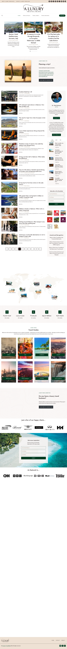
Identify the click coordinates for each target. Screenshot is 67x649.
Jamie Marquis (27, 120)
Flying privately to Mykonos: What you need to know (59, 172)
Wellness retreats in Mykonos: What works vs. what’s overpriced (31, 209)
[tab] (52, 140)
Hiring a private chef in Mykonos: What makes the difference (32, 157)
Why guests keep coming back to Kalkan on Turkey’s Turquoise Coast (31, 196)
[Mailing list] (49, 1)
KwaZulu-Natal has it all (25, 92)
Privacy (63, 640)
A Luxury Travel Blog (6, 645)
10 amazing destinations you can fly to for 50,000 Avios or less (59, 151)
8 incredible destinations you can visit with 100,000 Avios (59, 180)
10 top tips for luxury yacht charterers (46, 73)
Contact (58, 640)
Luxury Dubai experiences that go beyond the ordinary (31, 131)
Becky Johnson (27, 185)
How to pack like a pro (43, 76)
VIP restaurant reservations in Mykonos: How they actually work (31, 105)
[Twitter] (53, 1)
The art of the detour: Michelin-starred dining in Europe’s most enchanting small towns (31, 170)
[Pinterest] (57, 1)
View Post (57, 147)
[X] (62, 646)
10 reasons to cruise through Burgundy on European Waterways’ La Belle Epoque (13, 38)
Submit (56, 204)
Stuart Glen (26, 198)
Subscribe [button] (62, 15)
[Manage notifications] (64, 646)
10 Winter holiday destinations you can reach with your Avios (59, 159)
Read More (20, 99)
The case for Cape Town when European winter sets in (32, 118)
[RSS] (65, 1)
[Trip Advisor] (59, 1)
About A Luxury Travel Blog (8, 1)
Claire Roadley (27, 93)
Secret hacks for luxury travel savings (46, 72)
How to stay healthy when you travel (46, 75)
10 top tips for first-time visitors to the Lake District (31, 183)
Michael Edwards (27, 146)
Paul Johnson (27, 133)
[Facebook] (51, 1)
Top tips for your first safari (44, 70)
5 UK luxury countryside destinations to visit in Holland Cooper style (53, 38)
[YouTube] (63, 1)
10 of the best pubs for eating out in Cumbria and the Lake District (33, 37)
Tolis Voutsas (27, 107)
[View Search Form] (2, 15)
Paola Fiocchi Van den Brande (29, 172)
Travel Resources (45, 15)
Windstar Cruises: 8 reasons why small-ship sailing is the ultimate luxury (31, 144)
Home (53, 640)
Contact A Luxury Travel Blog (23, 1)
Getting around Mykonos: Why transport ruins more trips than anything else (32, 222)
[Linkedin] (55, 1)
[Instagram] (61, 1)
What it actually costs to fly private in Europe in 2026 (59, 144)
